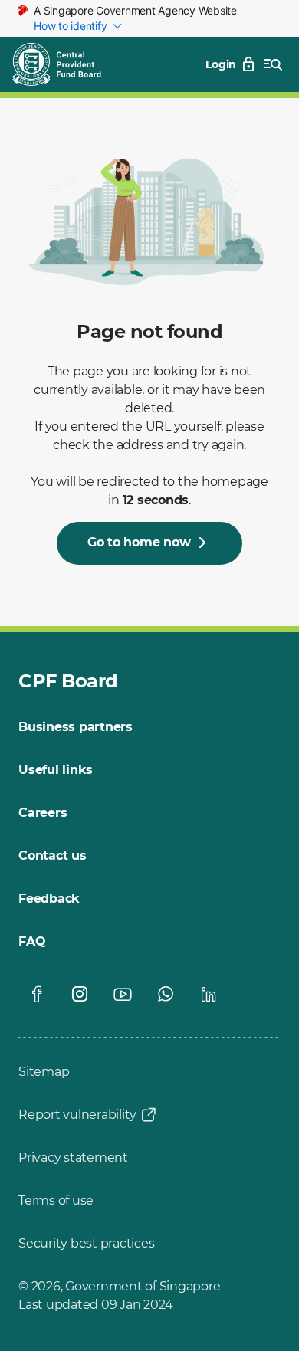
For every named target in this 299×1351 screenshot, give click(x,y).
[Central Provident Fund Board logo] (66, 64)
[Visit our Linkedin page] (208, 994)
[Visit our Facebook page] (36, 994)
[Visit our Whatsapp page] (165, 994)
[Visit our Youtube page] (122, 994)
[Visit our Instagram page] (79, 994)
